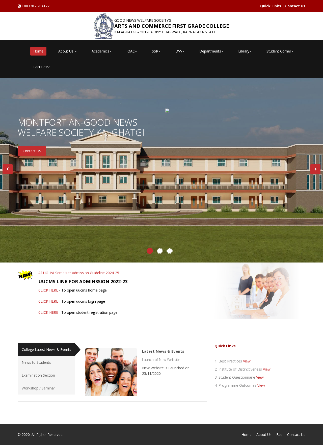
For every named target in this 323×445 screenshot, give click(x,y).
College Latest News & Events (46, 349)
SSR (155, 51)
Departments (210, 51)
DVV (178, 51)
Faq (279, 434)
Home (38, 51)
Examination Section (38, 375)
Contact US (32, 150)
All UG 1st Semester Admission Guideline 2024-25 (78, 272)
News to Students (36, 362)
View (247, 361)
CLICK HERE (48, 290)
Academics (100, 51)
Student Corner (278, 51)
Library (243, 51)
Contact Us (296, 434)
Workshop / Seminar (38, 388)
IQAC (130, 51)
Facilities (40, 66)
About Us (66, 51)
